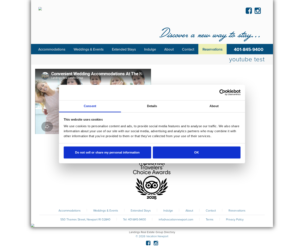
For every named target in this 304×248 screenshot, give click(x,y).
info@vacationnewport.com (176, 219)
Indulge (168, 210)
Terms (209, 219)
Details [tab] (152, 106)
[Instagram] (156, 244)
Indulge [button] (150, 49)
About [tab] (214, 106)
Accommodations (70, 210)
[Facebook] (148, 244)
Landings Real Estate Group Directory (152, 232)
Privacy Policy (235, 219)
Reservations (237, 210)
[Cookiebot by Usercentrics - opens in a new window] (222, 92)
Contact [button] (188, 49)
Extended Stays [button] (124, 49)
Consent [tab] (90, 106)
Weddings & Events (105, 210)
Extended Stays (141, 210)
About (189, 210)
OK (196, 152)
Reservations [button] (212, 49)
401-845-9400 (248, 49)
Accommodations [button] (51, 49)
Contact (211, 210)
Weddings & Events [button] (89, 49)
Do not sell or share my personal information (107, 152)
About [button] (169, 49)
